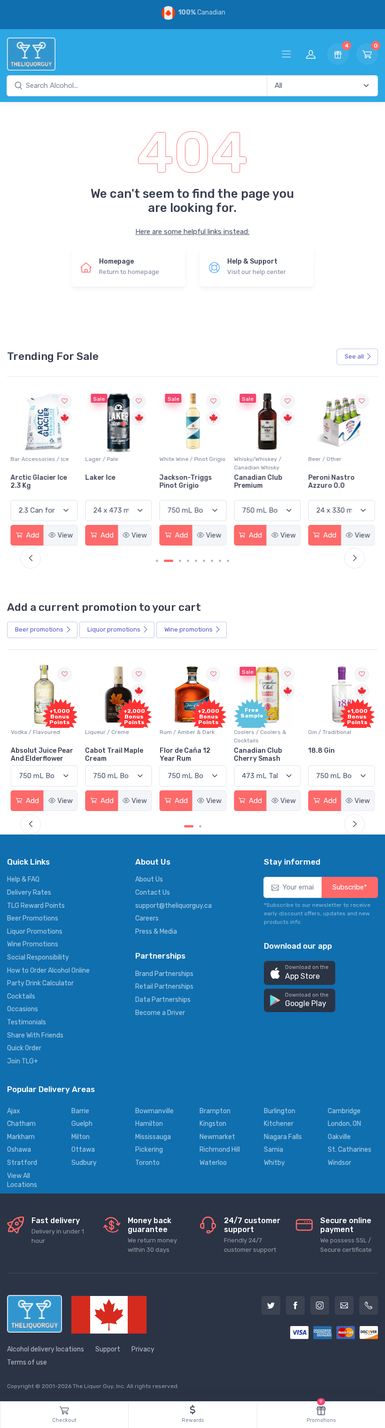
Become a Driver (160, 1013)
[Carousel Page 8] (220, 561)
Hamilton (149, 1124)
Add (31, 535)
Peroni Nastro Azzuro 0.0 (257, 482)
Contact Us (152, 893)
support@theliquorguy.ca (173, 906)
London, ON (344, 1124)
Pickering (149, 1150)
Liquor (113, 629)
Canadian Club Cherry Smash (258, 755)
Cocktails (21, 996)
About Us (149, 879)
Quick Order (24, 1048)
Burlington (279, 1111)
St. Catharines (349, 1150)
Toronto (147, 1163)
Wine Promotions (32, 944)
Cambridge (344, 1111)
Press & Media (156, 932)
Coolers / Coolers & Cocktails (260, 736)
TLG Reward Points (36, 906)
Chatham (21, 1124)
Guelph (81, 1124)
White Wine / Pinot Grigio (118, 459)
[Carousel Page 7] (212, 561)
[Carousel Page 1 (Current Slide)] (188, 826)
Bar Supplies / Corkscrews (327, 463)
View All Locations (22, 1180)
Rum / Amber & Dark (187, 732)
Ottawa (83, 1150)
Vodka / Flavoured (35, 732)
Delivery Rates (29, 893)
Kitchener (278, 1124)
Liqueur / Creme (107, 732)
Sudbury (84, 1163)
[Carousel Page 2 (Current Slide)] (168, 561)
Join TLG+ (22, 1061)
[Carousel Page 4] (188, 561)
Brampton (215, 1111)
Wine (188, 629)
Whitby (274, 1163)
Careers (147, 918)
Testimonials (26, 1022)
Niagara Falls (283, 1137)
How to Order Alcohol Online (48, 971)
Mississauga (153, 1137)
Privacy (142, 1349)
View (65, 535)
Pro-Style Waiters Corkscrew (337, 482)
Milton (80, 1137)
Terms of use (27, 1362)
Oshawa (19, 1150)
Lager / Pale (27, 459)
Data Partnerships (163, 1000)
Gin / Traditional (329, 732)
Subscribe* (349, 887)
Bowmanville (154, 1111)
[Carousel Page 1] (157, 561)
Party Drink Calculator (40, 983)
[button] (299, 973)
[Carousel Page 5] (196, 561)
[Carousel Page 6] (204, 561)
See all (354, 356)
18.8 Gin (321, 751)
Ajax (13, 1111)
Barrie (80, 1111)
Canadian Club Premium (184, 482)
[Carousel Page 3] (180, 561)
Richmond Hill (220, 1150)
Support (107, 1349)
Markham (21, 1137)
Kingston (213, 1124)
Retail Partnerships (164, 987)
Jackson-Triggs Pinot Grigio (111, 482)
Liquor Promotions (34, 932)
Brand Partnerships (164, 974)
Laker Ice (26, 478)
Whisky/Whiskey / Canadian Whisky (183, 463)
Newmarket (217, 1137)
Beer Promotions (32, 918)
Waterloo (213, 1163)
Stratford (22, 1163)
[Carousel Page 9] (228, 561)
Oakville (339, 1137)
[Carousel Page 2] (200, 826)
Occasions (22, 1009)
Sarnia (273, 1150)
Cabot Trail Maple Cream (114, 755)
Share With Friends (35, 1035)
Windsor (339, 1163)
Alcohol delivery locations (45, 1349)
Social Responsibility (38, 957)
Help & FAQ (23, 879)
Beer (39, 629)
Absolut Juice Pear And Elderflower (42, 755)
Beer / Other (250, 459)
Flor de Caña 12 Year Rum (185, 755)
